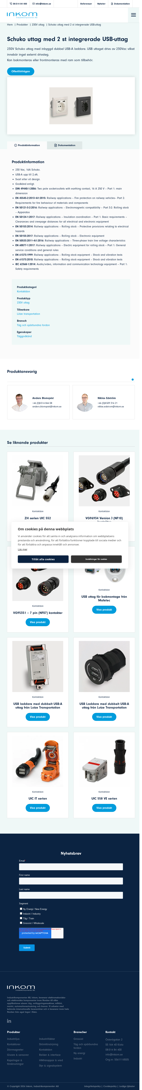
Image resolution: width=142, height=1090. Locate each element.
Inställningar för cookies (96, 559)
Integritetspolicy (92, 1086)
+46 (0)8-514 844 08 (42, 403)
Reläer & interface (50, 1054)
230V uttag (23, 302)
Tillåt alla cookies (43, 559)
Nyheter (101, 3)
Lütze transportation (28, 313)
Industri (78, 1058)
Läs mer (22, 549)
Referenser (86, 3)
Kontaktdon (23, 291)
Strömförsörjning (48, 1044)
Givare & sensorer (18, 1054)
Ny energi (79, 1053)
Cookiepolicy (110, 1086)
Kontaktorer (13, 1044)
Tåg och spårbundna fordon (33, 325)
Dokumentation (122, 3)
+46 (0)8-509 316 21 (107, 403)
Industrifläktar (47, 1038)
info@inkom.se (43, 3)
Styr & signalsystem (50, 1065)
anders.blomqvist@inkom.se (46, 406)
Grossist (78, 1038)
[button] (132, 379)
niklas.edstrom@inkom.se (111, 406)
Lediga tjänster (127, 1086)
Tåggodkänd (24, 336)
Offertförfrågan (20, 71)
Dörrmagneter (15, 1049)
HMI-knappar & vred (51, 1060)
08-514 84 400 (20, 3)
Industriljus (13, 1038)
